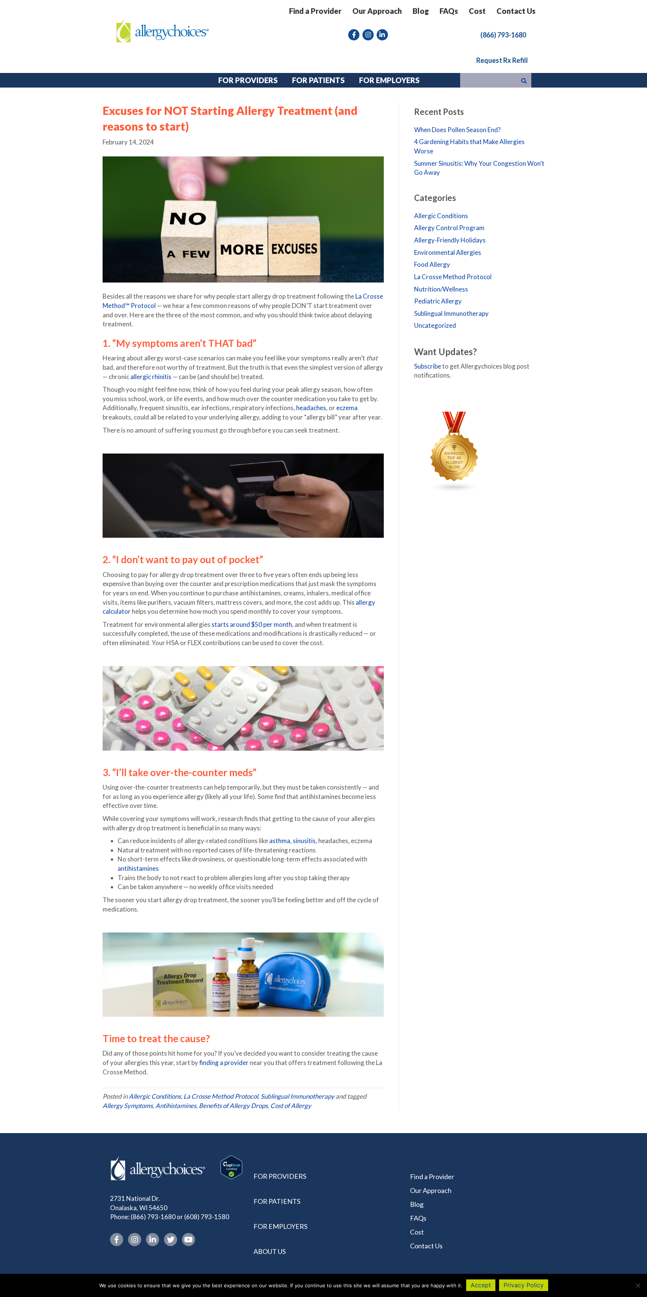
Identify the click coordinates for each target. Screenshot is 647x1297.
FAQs (449, 10)
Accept (481, 1285)
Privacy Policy (524, 1285)
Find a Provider (315, 10)
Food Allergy (432, 264)
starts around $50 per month (252, 624)
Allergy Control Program (449, 228)
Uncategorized (435, 325)
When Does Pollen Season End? (457, 130)
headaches (311, 408)
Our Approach (377, 10)
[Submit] (524, 80)
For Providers (279, 1176)
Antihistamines (175, 1106)
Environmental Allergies (447, 252)
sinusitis (304, 841)
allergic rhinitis (150, 377)
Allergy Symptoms (128, 1106)
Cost (477, 10)
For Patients (276, 1201)
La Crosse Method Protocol (220, 1096)
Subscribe (427, 366)
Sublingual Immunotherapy (297, 1096)
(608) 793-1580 (206, 1217)
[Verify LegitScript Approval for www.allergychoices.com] (231, 1167)
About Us (269, 1251)
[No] (637, 1285)
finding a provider (224, 1062)
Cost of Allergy (290, 1106)
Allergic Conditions (155, 1096)
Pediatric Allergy (438, 301)
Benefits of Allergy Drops (233, 1106)
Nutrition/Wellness (441, 289)
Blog (421, 10)
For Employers (280, 1226)
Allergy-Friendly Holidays (450, 240)
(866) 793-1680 (153, 1217)
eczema (347, 408)
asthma (279, 841)
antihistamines (138, 868)
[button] (503, 34)
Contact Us (515, 10)
